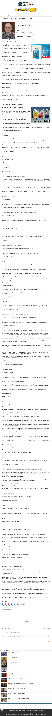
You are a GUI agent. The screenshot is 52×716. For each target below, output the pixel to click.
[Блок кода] (16, 636)
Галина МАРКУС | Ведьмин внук (14, 652)
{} (19, 636)
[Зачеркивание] (9, 636)
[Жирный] (3, 636)
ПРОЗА (13, 15)
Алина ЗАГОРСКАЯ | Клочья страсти (15, 657)
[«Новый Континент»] (26, 3)
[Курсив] (5, 636)
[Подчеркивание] (7, 636)
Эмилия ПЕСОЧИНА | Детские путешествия (16, 693)
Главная (1, 15)
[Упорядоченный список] (11, 636)
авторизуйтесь (46, 628)
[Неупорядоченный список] (12, 636)
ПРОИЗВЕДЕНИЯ (8, 15)
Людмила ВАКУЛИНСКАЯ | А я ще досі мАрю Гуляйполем (19, 678)
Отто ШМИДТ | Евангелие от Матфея (15, 673)
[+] (21, 636)
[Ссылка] (18, 636)
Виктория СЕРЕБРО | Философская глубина (16, 688)
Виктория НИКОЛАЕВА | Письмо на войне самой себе (18, 698)
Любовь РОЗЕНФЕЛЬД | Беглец (14, 662)
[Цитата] (14, 636)
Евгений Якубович (6, 609)
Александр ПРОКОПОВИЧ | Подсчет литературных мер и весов (20, 683)
